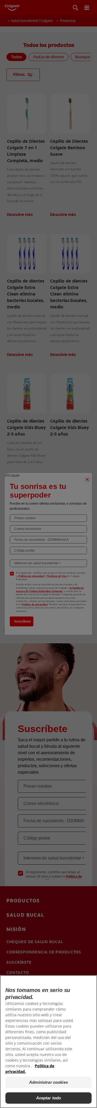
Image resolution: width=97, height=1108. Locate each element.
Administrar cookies (48, 1082)
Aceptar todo (48, 1098)
